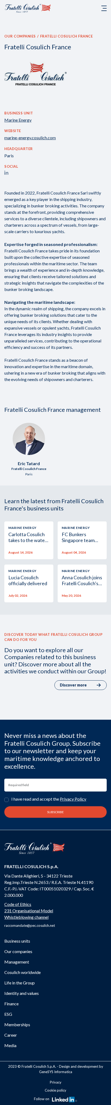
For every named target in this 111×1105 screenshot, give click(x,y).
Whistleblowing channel (26, 917)
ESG (8, 1014)
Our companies (20, 36)
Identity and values (21, 993)
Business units (17, 940)
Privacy (55, 1082)
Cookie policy (55, 1090)
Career (10, 1034)
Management (16, 961)
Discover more (73, 685)
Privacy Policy (73, 798)
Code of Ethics (17, 904)
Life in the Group (19, 982)
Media (10, 1045)
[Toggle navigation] (104, 8)
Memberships (17, 1024)
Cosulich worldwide (22, 972)
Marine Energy (18, 119)
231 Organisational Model (28, 910)
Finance (11, 1003)
